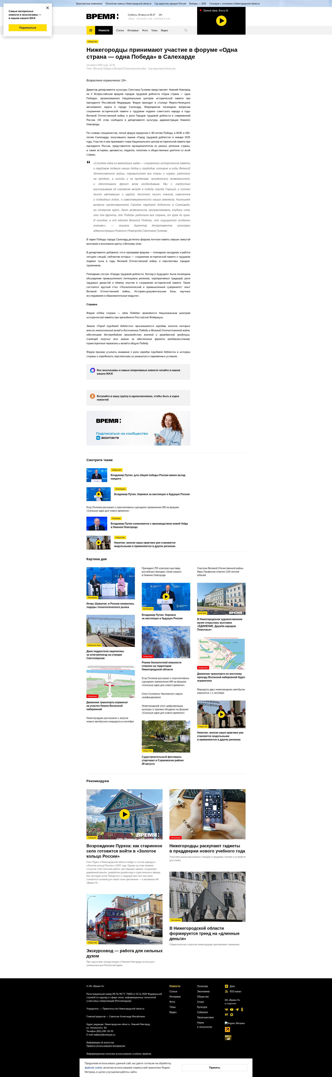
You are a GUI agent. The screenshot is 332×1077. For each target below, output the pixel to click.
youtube (231, 1009)
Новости (174, 986)
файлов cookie (93, 1067)
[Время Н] (102, 16)
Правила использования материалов (105, 1046)
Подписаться (27, 27)
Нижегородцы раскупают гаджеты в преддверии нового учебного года (207, 845)
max (231, 1014)
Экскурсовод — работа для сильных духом (124, 950)
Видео (173, 1012)
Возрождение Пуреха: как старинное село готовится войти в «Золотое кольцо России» (124, 847)
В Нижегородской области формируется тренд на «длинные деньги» (204, 930)
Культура (202, 1006)
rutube (226, 1014)
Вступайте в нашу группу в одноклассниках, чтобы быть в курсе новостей (138, 398)
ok (242, 1009)
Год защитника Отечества (161, 68)
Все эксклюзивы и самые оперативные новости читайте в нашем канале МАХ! (138, 372)
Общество (92, 42)
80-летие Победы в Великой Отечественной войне (119, 68)
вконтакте (226, 1009)
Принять (214, 1067)
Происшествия (205, 1017)
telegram (237, 1009)
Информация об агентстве (100, 1042)
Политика (202, 986)
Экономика (203, 991)
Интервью (175, 996)
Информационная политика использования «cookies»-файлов (118, 1053)
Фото (172, 1001)
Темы (172, 1006)
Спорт (200, 1001)
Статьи (173, 991)
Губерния (202, 1012)
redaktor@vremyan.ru (104, 1034)
